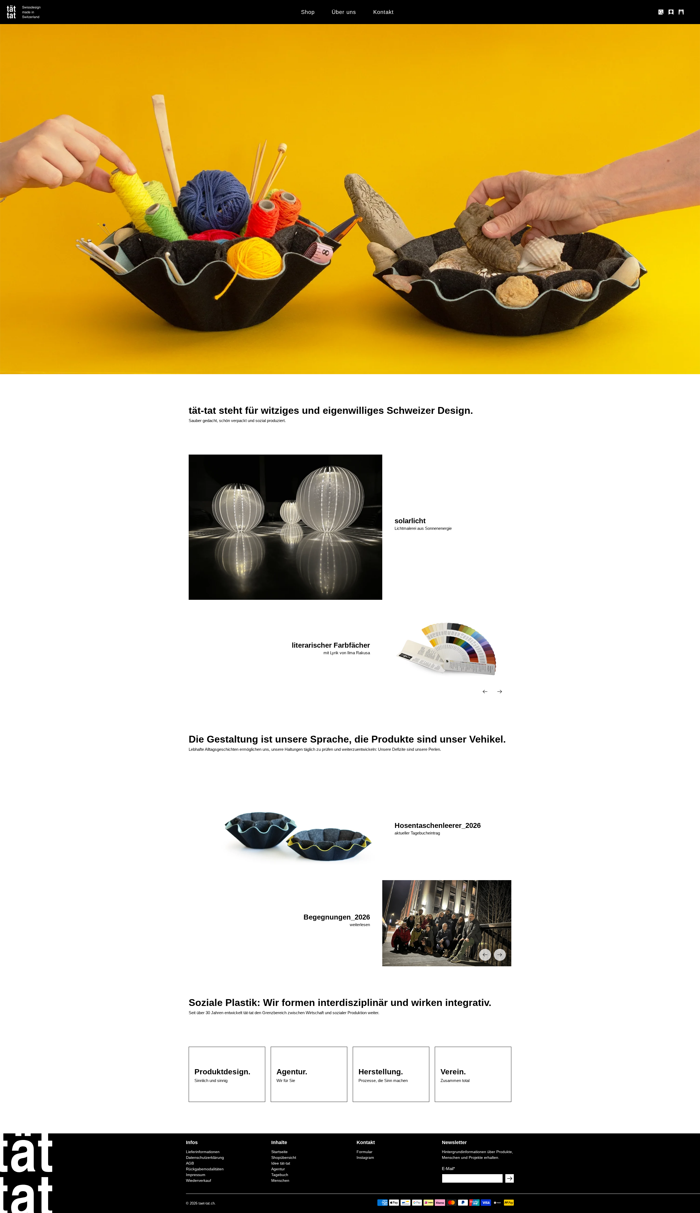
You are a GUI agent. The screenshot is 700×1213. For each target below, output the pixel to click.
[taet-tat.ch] (35, 12)
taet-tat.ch (207, 1203)
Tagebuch (279, 1175)
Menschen (280, 1180)
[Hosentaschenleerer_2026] (446, 831)
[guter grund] (285, 651)
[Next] (500, 692)
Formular (364, 1152)
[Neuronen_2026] (285, 923)
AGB (190, 1163)
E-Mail (448, 1168)
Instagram (365, 1157)
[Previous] (485, 692)
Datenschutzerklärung (205, 1157)
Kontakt (383, 12)
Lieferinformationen (203, 1152)
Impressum (195, 1175)
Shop (308, 12)
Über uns (344, 12)
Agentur (278, 1169)
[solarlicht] (446, 527)
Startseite (279, 1152)
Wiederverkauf (198, 1180)
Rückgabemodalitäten (205, 1169)
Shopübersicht (283, 1157)
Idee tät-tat (280, 1163)
